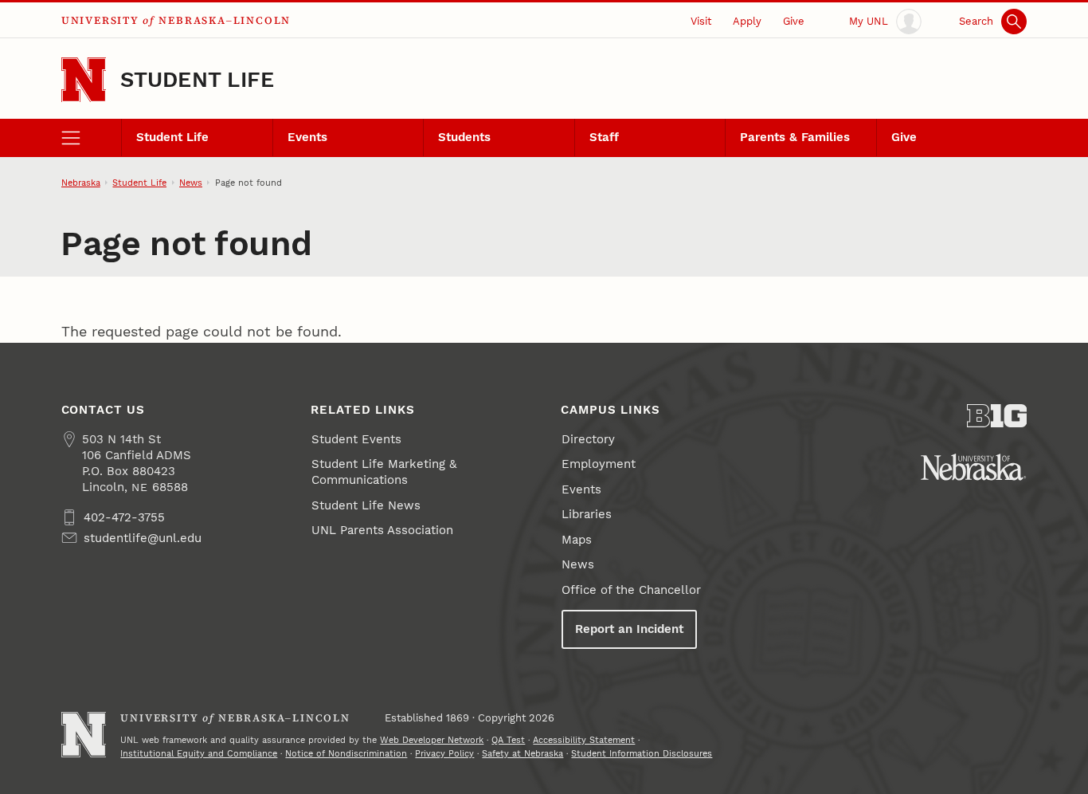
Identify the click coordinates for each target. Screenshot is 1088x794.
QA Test (508, 739)
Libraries (587, 514)
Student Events (356, 439)
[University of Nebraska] (973, 467)
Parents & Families (795, 137)
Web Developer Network (431, 739)
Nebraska (80, 182)
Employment (599, 464)
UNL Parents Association (382, 530)
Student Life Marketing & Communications (383, 472)
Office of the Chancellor (631, 590)
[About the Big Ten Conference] (997, 415)
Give (793, 20)
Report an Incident (629, 629)
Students (464, 137)
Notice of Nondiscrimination (346, 753)
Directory (588, 439)
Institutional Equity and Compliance (198, 753)
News (190, 182)
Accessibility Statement (584, 739)
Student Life (197, 79)
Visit (701, 20)
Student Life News (366, 505)
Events (307, 137)
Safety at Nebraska (522, 753)
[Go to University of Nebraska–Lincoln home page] (84, 80)
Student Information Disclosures (641, 753)
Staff (604, 137)
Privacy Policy (444, 753)
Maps (577, 540)
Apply (747, 20)
